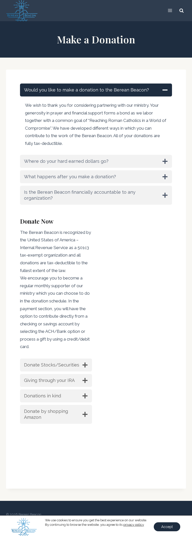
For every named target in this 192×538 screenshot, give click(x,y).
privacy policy (133, 525)
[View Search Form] (181, 10)
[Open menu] (169, 10)
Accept (167, 527)
